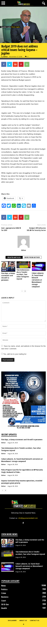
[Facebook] (23, 523)
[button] (43, 3)
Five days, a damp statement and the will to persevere (8, 276)
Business (4, 597)
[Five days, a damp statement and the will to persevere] (8, 266)
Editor (5, 56)
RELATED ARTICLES (14, 257)
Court (3, 600)
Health (4, 608)
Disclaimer (12, 620)
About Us (23, 620)
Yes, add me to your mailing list (14, 354)
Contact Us (34, 620)
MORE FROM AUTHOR (32, 257)
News (3, 585)
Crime (3, 593)
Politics (4, 589)
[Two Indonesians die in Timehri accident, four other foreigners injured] (24, 264)
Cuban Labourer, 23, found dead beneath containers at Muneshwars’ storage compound (38, 280)
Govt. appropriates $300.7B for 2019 (11, 229)
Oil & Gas (5, 604)
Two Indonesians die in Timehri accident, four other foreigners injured (23, 274)
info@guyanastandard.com (28, 518)
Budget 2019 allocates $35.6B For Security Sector (36, 229)
